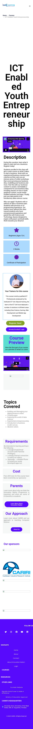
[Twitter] (6, 632)
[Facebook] (17, 632)
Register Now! (15, 323)
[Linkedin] (27, 632)
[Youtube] (22, 632)
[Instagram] (11, 632)
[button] (29, 6)
